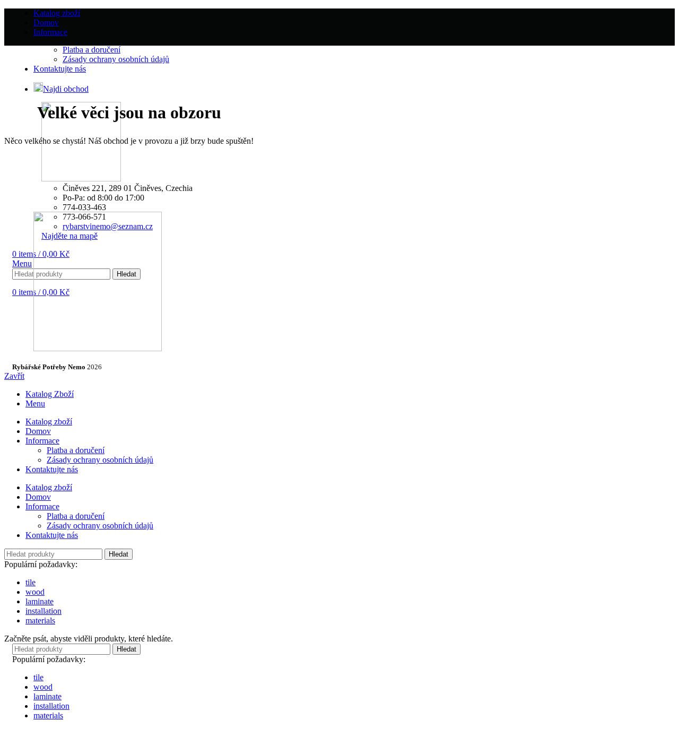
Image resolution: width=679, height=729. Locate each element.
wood (35, 591)
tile (30, 582)
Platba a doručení (76, 450)
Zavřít (14, 375)
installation (43, 610)
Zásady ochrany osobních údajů (100, 459)
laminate (39, 601)
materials (40, 620)
